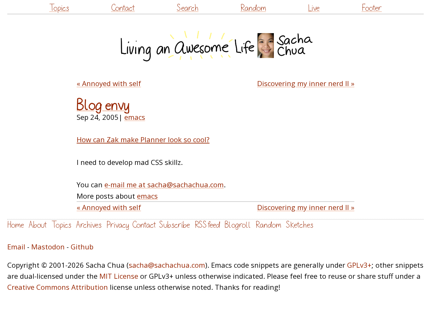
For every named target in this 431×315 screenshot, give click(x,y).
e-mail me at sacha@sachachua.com (164, 184)
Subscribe (174, 225)
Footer (372, 8)
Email (16, 246)
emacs (134, 117)
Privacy (117, 225)
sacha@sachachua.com (167, 265)
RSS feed (207, 225)
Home (15, 225)
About (38, 225)
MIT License (118, 276)
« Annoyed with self (109, 83)
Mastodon (48, 246)
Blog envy (103, 105)
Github (82, 246)
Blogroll (238, 225)
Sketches (299, 225)
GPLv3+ (359, 265)
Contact (123, 8)
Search (187, 8)
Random (253, 8)
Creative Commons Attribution (57, 287)
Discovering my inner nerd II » (305, 83)
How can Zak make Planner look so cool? (143, 139)
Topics (59, 8)
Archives (89, 225)
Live (314, 8)
